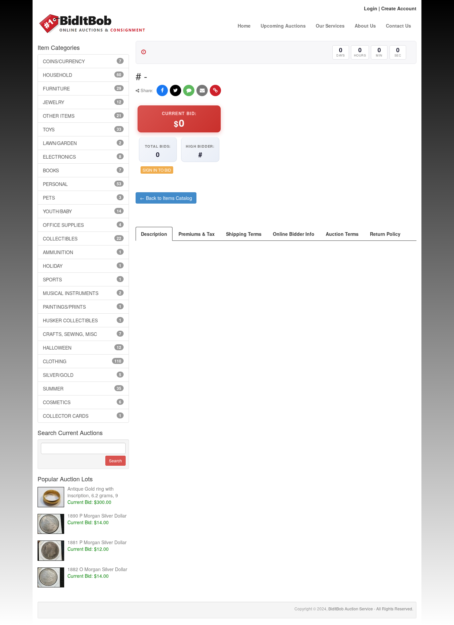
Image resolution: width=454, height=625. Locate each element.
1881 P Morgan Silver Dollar (97, 542)
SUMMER (82, 388)
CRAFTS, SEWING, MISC (82, 334)
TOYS (82, 129)
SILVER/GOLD (82, 375)
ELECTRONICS (82, 156)
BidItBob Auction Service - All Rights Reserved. (370, 608)
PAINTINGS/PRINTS (82, 306)
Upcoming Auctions (283, 25)
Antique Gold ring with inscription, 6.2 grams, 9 (92, 492)
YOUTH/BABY (82, 211)
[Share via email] (202, 90)
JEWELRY (82, 102)
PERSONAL (82, 184)
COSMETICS (82, 402)
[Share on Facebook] (162, 90)
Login (370, 8)
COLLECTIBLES (82, 238)
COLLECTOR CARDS (82, 415)
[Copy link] (215, 90)
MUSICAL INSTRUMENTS (82, 293)
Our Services (330, 25)
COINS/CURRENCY (82, 61)
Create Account (398, 8)
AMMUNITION (82, 252)
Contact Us (398, 25)
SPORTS (82, 279)
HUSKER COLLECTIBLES (82, 320)
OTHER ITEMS (82, 115)
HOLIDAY (82, 265)
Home (244, 25)
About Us (365, 25)
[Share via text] (188, 90)
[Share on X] (175, 90)
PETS (82, 197)
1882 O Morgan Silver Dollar (97, 569)
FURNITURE (82, 88)
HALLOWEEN (82, 347)
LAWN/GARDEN (82, 143)
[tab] (154, 234)
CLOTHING (82, 361)
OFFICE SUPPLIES (82, 225)
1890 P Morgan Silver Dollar (97, 515)
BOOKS (82, 170)
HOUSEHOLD (82, 75)
